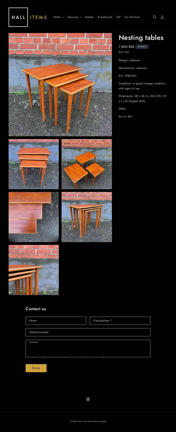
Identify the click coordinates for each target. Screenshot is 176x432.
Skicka (36, 368)
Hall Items (82, 421)
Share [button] (126, 127)
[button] (58, 17)
